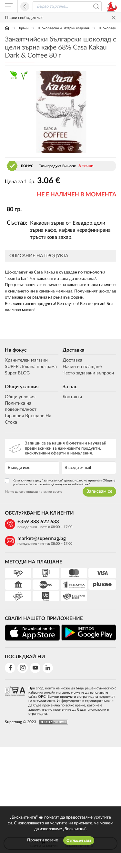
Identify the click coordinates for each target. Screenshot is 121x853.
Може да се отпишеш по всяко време (33, 491)
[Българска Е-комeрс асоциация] (15, 699)
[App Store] (32, 632)
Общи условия (22, 386)
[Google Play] (88, 632)
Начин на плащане (82, 366)
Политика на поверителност (20, 406)
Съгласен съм (78, 840)
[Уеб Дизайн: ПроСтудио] (52, 722)
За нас (70, 386)
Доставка (74, 350)
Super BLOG (17, 373)
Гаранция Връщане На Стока (28, 419)
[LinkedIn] (48, 668)
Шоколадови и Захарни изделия (63, 28)
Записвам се (99, 491)
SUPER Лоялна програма (31, 366)
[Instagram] (22, 668)
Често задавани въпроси (88, 373)
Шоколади (107, 28)
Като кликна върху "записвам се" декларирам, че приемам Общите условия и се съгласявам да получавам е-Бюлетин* (64, 482)
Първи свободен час (24, 18)
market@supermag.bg (41, 538)
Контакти (72, 397)
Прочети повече (42, 840)
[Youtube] (35, 668)
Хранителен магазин (26, 360)
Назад (24, 6)
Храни (23, 28)
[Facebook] (10, 668)
